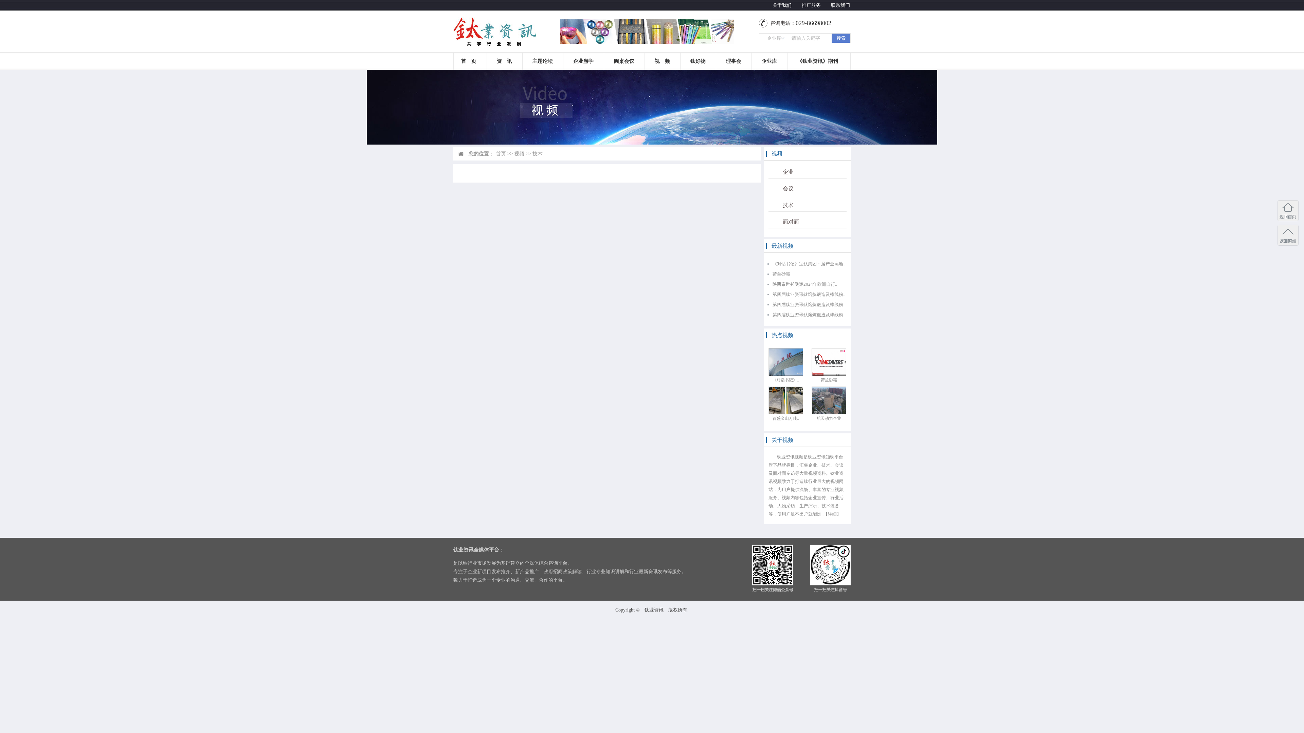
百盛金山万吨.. (786, 418)
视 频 (662, 61)
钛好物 (698, 61)
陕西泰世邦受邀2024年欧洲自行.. (805, 284)
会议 (788, 188)
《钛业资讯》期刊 (817, 61)
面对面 (791, 222)
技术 (788, 205)
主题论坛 (542, 61)
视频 (519, 153)
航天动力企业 (829, 418)
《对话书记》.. (786, 380)
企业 (788, 172)
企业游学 (583, 61)
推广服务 (811, 5)
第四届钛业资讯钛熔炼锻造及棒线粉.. (809, 294)
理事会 (733, 61)
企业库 (769, 61)
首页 (501, 153)
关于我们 (782, 5)
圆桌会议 (624, 61)
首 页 (468, 61)
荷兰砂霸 (781, 274)
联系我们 (840, 5)
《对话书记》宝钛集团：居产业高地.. (809, 263)
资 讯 (504, 61)
